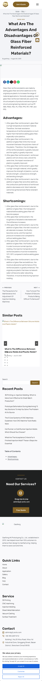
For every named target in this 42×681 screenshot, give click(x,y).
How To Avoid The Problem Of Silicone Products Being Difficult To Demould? (32, 293)
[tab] (7, 352)
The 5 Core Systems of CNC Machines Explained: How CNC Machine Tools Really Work (20, 421)
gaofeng (6, 59)
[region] (21, 665)
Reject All (21, 677)
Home (4, 564)
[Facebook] (4, 82)
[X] (11, 82)
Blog (4, 578)
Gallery (5, 574)
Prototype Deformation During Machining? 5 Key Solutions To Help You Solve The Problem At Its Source (21, 409)
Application (6, 571)
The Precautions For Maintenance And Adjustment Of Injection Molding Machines (9, 295)
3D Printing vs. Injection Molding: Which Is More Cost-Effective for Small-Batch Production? (20, 398)
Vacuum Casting (8, 613)
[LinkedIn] (8, 82)
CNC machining (8, 603)
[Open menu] (37, 4)
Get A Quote (21, 4)
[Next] (36, 343)
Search (5, 379)
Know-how (21, 19)
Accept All (21, 666)
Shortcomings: (13, 459)
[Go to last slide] (5, 343)
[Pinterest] (14, 82)
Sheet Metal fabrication (11, 610)
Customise (21, 671)
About (4, 568)
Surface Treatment (9, 617)
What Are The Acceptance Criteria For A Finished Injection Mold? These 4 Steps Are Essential (21, 440)
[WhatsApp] (18, 82)
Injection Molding (8, 607)
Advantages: (12, 456)
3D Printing (6, 600)
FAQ (3, 581)
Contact (5, 584)
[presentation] (21, 332)
